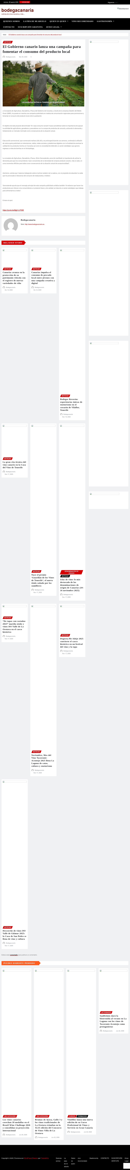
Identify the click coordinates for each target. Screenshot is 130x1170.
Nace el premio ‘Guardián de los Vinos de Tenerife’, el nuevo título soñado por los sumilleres (42, 580)
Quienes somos (11, 21)
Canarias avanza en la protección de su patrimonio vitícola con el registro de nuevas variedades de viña (14, 277)
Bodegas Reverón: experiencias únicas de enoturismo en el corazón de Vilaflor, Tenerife (71, 404)
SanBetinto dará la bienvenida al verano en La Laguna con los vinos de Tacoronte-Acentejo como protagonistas (113, 1021)
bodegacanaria (17, 10)
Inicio (4, 35)
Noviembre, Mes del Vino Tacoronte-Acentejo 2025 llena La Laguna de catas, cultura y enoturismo (42, 760)
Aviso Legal (53, 27)
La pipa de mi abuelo (34, 21)
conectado (14, 955)
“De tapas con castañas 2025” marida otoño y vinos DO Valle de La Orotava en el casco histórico (14, 626)
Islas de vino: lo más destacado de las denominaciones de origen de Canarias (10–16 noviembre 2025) (72, 585)
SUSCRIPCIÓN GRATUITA (30, 27)
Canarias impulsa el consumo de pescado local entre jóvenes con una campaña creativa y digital (43, 277)
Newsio (35, 1158)
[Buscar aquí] (128, 21)
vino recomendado (82, 21)
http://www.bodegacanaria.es (34, 224)
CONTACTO (8, 27)
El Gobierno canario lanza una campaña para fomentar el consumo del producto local (35, 35)
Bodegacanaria (10, 57)
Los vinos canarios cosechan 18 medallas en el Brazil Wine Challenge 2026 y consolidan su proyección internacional (16, 1125)
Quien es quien (58, 21)
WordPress (28, 1158)
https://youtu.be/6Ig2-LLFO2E (13, 210)
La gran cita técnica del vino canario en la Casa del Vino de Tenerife (14, 465)
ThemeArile (45, 1158)
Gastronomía (105, 21)
